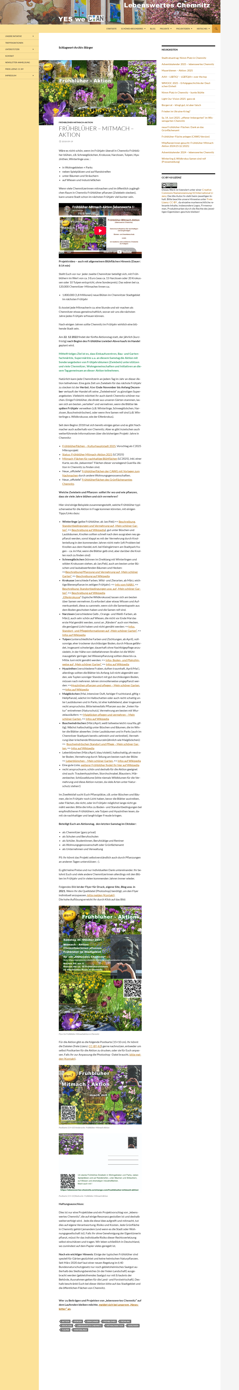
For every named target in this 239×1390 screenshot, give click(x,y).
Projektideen (183, 28)
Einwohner (92, 1321)
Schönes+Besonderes (132, 28)
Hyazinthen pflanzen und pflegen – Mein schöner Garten (105, 685)
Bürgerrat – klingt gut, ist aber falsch (181, 105)
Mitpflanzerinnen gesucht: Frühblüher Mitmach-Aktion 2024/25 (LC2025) (188, 144)
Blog (152, 28)
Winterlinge (80, 1330)
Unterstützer (12, 49)
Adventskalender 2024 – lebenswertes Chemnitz (188, 152)
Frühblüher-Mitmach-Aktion (76, 122)
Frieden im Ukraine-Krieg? (176, 111)
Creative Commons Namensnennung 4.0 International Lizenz (188, 192)
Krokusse (67, 1325)
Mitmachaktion (114, 1325)
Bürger (78, 1321)
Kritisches (202, 28)
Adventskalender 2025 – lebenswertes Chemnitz (188, 64)
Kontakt (9, 56)
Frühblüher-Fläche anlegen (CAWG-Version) (186, 136)
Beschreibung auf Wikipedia (88, 530)
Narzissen (133, 1325)
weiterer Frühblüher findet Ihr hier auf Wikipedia (110, 765)
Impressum (10, 75)
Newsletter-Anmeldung (17, 62)
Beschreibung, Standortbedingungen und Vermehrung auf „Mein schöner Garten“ (100, 526)
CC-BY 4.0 (95, 1046)
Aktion (65, 1321)
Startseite (111, 28)
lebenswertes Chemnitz (89, 1325)
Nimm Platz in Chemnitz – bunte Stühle (183, 92)
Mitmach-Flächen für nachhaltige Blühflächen (89, 458)
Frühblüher (109, 1321)
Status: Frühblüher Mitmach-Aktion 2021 (87, 454)
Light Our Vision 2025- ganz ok (178, 98)
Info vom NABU (124, 584)
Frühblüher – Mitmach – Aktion (96, 131)
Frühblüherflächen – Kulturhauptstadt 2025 (89, 446)
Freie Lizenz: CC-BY (14, 69)
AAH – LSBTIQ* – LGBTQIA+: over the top (184, 76)
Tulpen (65, 1330)
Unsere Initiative (13, 36)
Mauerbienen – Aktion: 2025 (177, 70)
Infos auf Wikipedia (74, 634)
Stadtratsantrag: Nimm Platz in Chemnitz (184, 57)
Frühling (125, 1321)
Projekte (164, 28)
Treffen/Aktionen (14, 43)
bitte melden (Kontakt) (101, 895)
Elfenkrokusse (71, 597)
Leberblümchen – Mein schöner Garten (89, 760)
